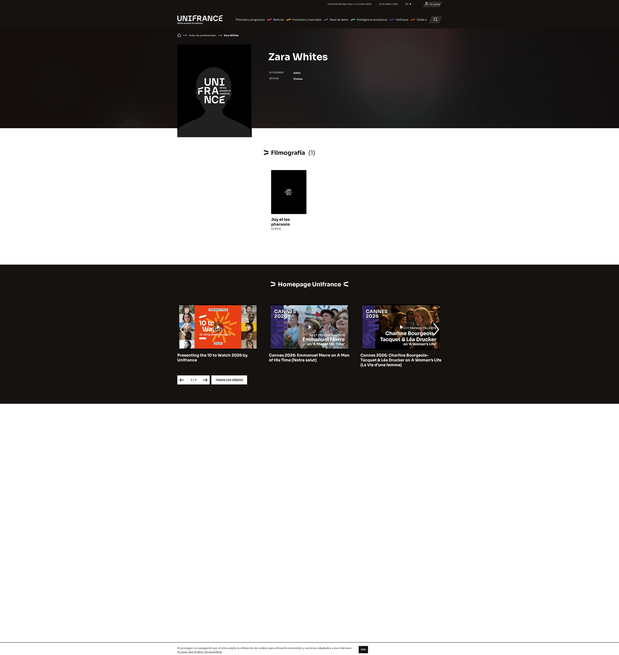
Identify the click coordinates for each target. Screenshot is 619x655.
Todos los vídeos (229, 380)
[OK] (363, 649)
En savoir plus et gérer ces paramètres (199, 651)
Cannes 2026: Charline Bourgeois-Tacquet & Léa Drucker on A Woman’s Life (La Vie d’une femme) (309, 360)
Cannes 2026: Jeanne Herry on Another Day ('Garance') (399, 358)
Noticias (278, 19)
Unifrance (402, 19)
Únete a (422, 19)
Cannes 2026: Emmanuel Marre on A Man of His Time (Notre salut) (217, 358)
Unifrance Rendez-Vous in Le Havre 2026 (350, 3)
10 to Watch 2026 (388, 3)
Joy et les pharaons (280, 222)
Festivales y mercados (307, 19)
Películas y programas (250, 19)
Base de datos (339, 19)
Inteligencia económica (372, 19)
